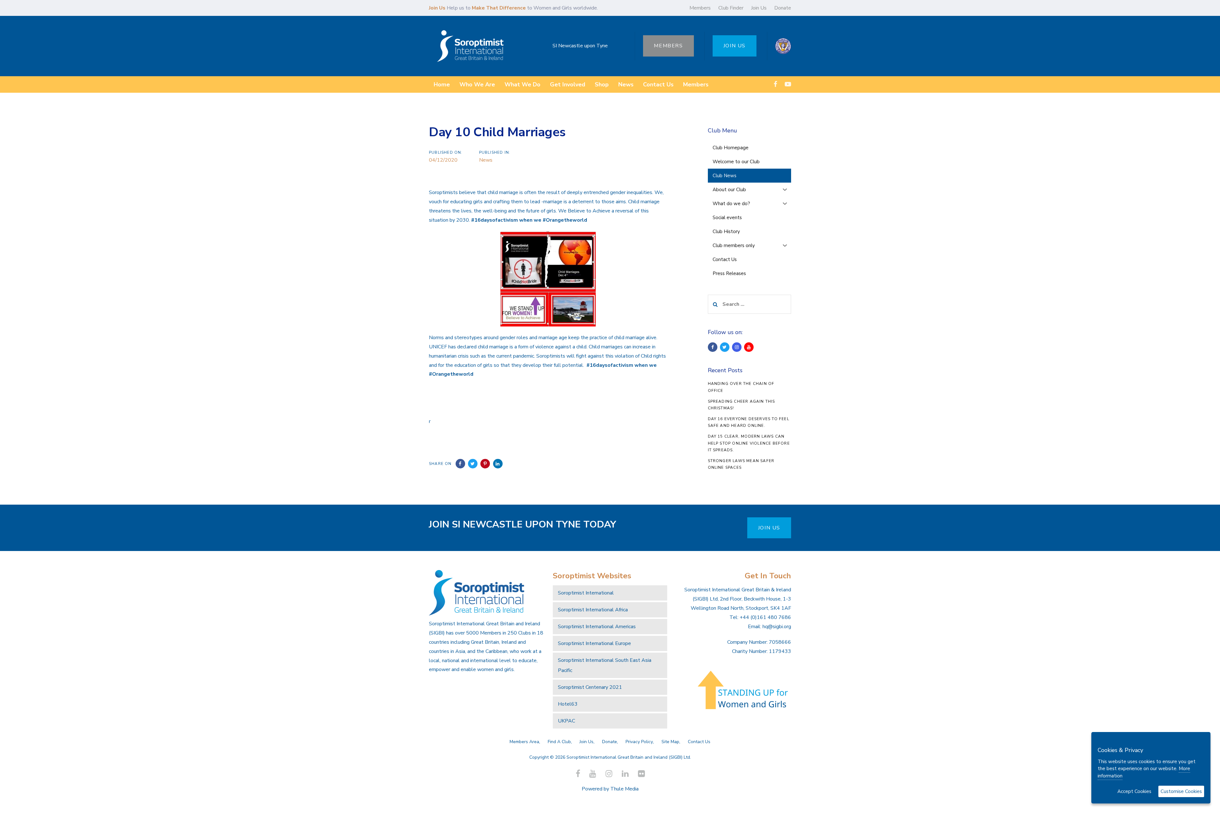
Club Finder (730, 7)
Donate (782, 7)
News (485, 160)
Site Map (670, 742)
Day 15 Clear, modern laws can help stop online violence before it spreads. (749, 443)
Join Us (759, 7)
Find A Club (559, 742)
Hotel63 (568, 704)
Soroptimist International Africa (593, 609)
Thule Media (624, 788)
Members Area (524, 742)
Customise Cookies (1181, 791)
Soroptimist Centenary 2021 (590, 687)
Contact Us (699, 742)
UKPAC (566, 720)
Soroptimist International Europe (594, 643)
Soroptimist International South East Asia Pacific (604, 665)
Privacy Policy (639, 742)
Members (700, 7)
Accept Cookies (1134, 791)
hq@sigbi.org (776, 626)
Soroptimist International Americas (597, 626)
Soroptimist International (586, 592)
